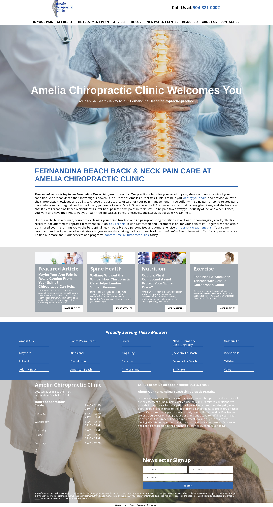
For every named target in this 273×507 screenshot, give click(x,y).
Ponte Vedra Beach (83, 341)
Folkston (127, 361)
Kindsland (77, 353)
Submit (188, 485)
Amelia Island (130, 369)
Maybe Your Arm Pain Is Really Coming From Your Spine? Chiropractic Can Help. (57, 280)
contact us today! (214, 425)
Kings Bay (128, 353)
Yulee (227, 369)
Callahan (229, 361)
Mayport (25, 353)
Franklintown (79, 361)
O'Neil (125, 341)
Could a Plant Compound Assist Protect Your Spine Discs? (157, 281)
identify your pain (194, 198)
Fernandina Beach (185, 361)
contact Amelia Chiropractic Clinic (127, 235)
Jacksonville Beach (185, 353)
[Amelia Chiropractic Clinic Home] (62, 9)
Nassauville (231, 341)
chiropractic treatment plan (194, 227)
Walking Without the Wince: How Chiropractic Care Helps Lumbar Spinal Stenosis (110, 281)
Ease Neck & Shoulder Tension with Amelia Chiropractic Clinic (212, 281)
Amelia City (26, 341)
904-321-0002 (206, 7)
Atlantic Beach (28, 369)
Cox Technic (117, 224)
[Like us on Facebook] (36, 452)
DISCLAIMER (130, 495)
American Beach (81, 369)
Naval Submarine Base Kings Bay (184, 343)
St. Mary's (179, 369)
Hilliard (24, 361)
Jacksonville (231, 353)
